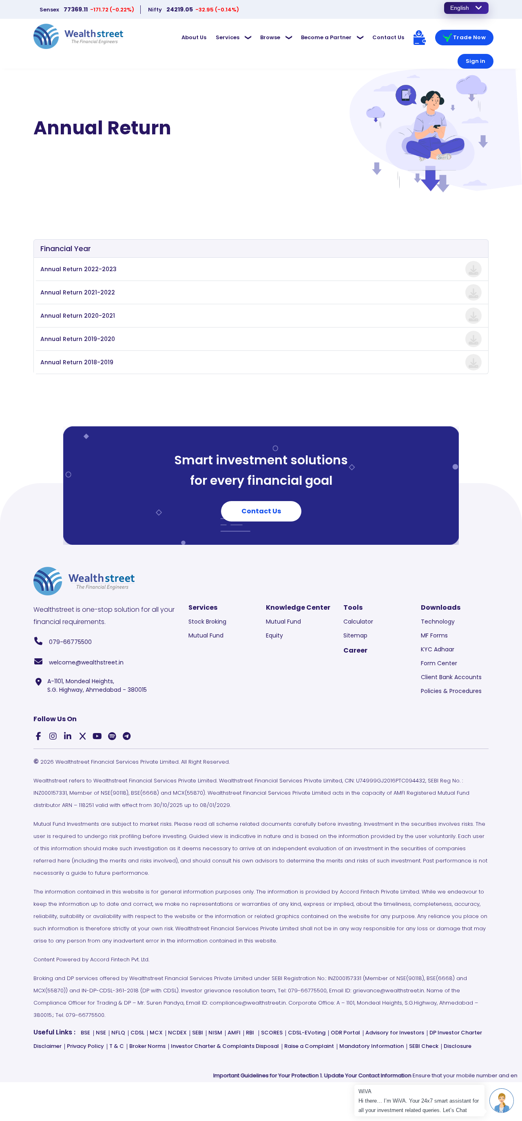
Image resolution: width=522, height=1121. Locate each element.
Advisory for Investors (394, 1032)
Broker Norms (147, 1046)
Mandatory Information (371, 1046)
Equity (274, 635)
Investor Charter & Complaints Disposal (225, 1046)
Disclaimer (47, 1046)
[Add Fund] (419, 37)
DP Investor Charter (455, 1032)
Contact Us (261, 511)
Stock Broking (207, 621)
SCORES (272, 1032)
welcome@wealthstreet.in (85, 662)
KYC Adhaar (437, 649)
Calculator (358, 621)
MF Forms (434, 635)
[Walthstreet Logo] (78, 36)
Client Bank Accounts (451, 677)
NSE (101, 1032)
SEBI (197, 1032)
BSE (85, 1032)
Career (355, 650)
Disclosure (457, 1046)
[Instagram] (53, 737)
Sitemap (355, 635)
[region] (202, 9)
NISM (215, 1032)
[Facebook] (38, 737)
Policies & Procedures (451, 691)
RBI (250, 1032)
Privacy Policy (85, 1046)
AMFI (234, 1032)
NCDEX (177, 1032)
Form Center (439, 663)
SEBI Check (423, 1046)
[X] (82, 737)
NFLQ (118, 1032)
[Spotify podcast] (112, 737)
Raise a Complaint (309, 1046)
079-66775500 (69, 642)
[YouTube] (97, 737)
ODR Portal (345, 1032)
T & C (116, 1046)
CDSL (137, 1032)
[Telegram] (126, 737)
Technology (438, 621)
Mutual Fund (205, 635)
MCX (156, 1032)
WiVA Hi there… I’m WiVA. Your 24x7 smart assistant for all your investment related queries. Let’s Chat (419, 1100)
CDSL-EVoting (306, 1032)
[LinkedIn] (68, 737)
